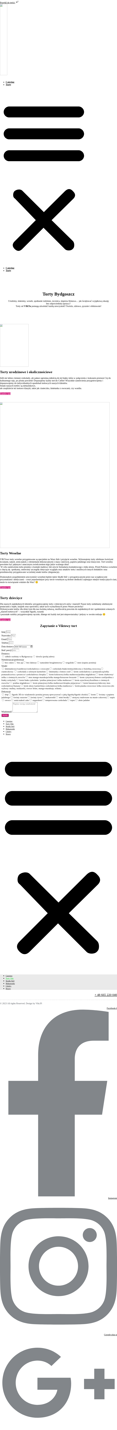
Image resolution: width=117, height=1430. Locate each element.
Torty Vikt (10, 724)
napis (112, 697)
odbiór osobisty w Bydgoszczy (19, 656)
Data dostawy (7, 646)
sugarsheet (37, 700)
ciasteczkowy (7, 672)
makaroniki (50, 697)
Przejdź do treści (7, 2)
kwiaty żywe (36, 697)
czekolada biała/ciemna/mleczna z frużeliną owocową (77, 669)
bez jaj (20, 663)
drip (6, 694)
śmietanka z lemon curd (59, 672)
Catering (10, 82)
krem (93, 694)
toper (72, 700)
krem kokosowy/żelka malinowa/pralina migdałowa (72, 674)
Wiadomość (7, 712)
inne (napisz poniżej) (86, 663)
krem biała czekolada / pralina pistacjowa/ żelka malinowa (45, 680)
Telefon (5, 643)
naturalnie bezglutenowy (51, 663)
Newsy (8, 734)
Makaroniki (10, 729)
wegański (69, 663)
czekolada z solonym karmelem (31, 672)
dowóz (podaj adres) (45, 656)
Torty (8, 84)
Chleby (8, 731)
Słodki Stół (10, 726)
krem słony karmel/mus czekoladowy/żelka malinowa (48, 686)
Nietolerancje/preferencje (12, 660)
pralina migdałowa (21, 683)
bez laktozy (31, 663)
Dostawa (5, 653)
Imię (3, 632)
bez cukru (9, 663)
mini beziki (64, 697)
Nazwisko (6, 635)
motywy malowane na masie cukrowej (89, 697)
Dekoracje (6, 691)
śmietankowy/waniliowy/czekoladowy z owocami (27, 669)
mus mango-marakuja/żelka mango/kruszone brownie (52, 677)
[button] (44, 176)
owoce (8, 700)
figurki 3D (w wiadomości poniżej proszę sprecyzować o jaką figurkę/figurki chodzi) (50, 694)
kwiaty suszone (20, 697)
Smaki (4, 666)
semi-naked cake (21, 700)
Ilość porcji (6, 650)
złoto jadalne (84, 700)
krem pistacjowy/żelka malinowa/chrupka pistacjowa (56, 683)
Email (4, 639)
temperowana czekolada (56, 700)
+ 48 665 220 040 (106, 995)
